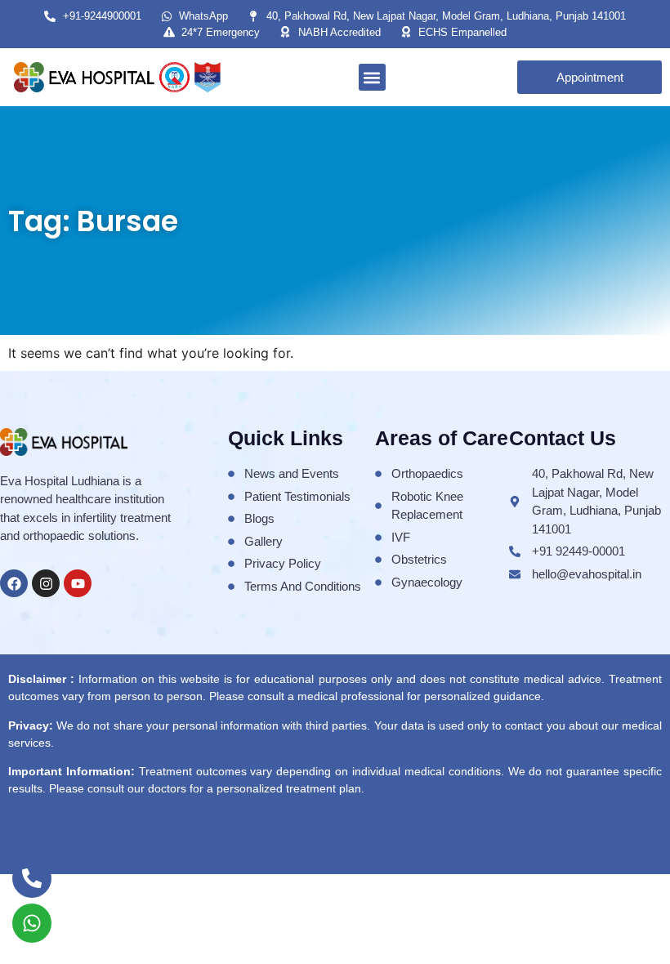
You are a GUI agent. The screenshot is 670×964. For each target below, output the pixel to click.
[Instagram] (46, 583)
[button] (372, 77)
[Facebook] (14, 583)
